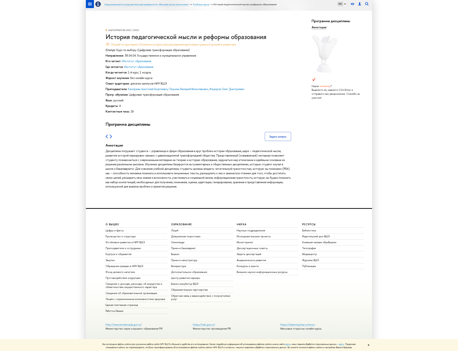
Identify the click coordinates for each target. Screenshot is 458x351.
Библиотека (309, 230)
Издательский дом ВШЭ (316, 236)
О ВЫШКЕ (112, 224)
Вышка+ (175, 254)
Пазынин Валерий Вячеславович (188, 89)
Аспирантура (178, 266)
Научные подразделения (251, 230)
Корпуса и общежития (118, 254)
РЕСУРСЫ (309, 224)
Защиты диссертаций (249, 254)
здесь (288, 344)
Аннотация (319, 27)
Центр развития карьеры (185, 278)
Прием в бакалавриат (183, 248)
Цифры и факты (115, 230)
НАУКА (242, 224)
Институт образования (136, 61)
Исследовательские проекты (254, 236)
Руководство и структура (121, 236)
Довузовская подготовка (185, 236)
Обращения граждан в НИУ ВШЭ (124, 266)
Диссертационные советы (252, 248)
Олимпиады (177, 242)
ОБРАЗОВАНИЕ (181, 224)
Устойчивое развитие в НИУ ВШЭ (125, 242)
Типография (309, 248)
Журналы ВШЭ (310, 260)
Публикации (309, 266)
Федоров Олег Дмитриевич (226, 89)
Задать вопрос (278, 136)
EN (345, 4)
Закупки (110, 260)
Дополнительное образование (189, 272)
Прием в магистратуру (184, 260)
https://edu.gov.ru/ (204, 324)
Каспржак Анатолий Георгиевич (148, 89)
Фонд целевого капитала (120, 272)
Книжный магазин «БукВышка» (319, 242)
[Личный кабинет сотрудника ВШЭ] (359, 4)
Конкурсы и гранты (248, 266)
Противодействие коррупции (123, 278)
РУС (340, 4)
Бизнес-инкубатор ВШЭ (184, 283)
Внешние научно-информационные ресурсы (262, 272)
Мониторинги (245, 242)
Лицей (174, 230)
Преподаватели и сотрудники (123, 248)
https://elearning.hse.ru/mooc (297, 324)
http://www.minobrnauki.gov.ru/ (124, 324)
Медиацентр (309, 254)
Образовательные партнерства (189, 289)
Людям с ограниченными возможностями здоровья (135, 299)
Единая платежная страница (122, 305)
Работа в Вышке (114, 310)
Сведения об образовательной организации (131, 293)
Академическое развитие (251, 260)
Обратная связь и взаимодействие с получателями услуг (200, 297)
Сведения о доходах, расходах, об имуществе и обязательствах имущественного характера (134, 285)
